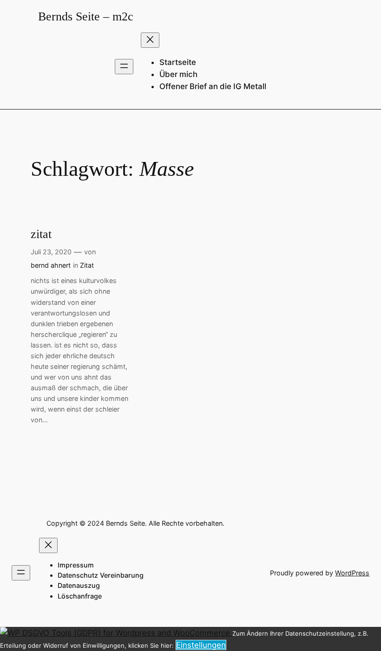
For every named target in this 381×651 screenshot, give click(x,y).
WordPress (352, 573)
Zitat (87, 265)
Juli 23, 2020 (51, 252)
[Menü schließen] (150, 40)
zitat (41, 234)
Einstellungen (201, 645)
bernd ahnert (51, 265)
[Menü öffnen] (124, 66)
